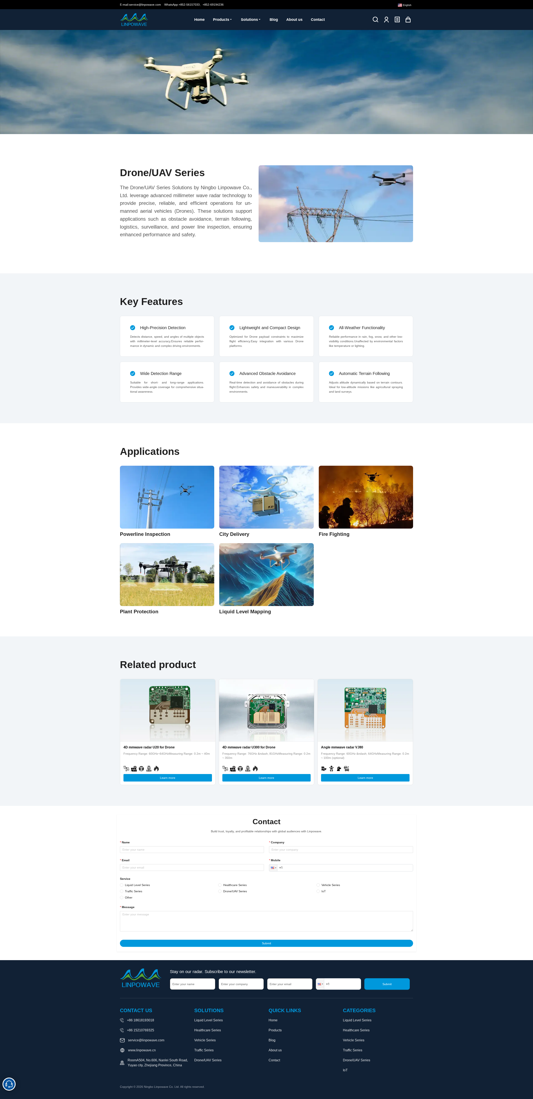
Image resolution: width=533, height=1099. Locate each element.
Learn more (167, 777)
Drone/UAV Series (208, 1060)
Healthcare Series (207, 1030)
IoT (345, 1070)
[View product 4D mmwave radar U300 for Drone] (266, 710)
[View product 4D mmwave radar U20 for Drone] (167, 710)
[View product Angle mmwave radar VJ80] (365, 710)
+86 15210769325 (140, 1030)
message (128, 907)
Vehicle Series (205, 1040)
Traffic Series (204, 1050)
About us (275, 1050)
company (277, 842)
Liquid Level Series (208, 1020)
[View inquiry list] (397, 19)
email (126, 860)
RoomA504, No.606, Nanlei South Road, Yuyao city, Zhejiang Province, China (158, 1062)
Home (273, 1020)
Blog (272, 1040)
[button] (273, 867)
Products (275, 1030)
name (126, 842)
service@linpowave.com (146, 1040)
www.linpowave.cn (142, 1050)
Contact (274, 1060)
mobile (275, 860)
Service (125, 878)
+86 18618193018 (140, 1020)
